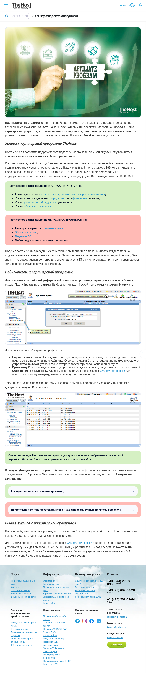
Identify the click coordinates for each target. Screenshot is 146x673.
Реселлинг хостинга (85, 590)
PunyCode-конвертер (54, 639)
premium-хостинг (71, 194)
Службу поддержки (112, 370)
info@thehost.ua (115, 637)
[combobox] (15, 16)
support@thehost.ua (117, 617)
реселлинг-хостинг (93, 194)
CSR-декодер (50, 651)
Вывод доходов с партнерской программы (40, 523)
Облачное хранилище (22, 645)
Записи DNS (49, 632)
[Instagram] (84, 621)
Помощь (116, 644)
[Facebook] (91, 621)
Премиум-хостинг (20, 629)
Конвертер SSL (51, 664)
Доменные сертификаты (23, 597)
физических (79, 198)
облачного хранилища (37, 206)
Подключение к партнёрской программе (39, 272)
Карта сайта (49, 603)
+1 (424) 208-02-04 (121, 599)
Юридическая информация (57, 593)
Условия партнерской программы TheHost (40, 143)
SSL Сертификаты (20, 590)
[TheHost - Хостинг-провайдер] (21, 6)
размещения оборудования (40, 202)
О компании (49, 581)
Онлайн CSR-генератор (55, 648)
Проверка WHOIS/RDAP (55, 629)
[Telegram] (77, 621)
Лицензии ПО (23, 236)
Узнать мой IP (50, 635)
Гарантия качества (52, 584)
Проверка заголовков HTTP (57, 661)
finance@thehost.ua (117, 627)
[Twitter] (99, 621)
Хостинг (15, 587)
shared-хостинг (50, 194)
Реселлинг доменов (85, 587)
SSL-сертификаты (26, 232)
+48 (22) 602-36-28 (121, 590)
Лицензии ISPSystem (21, 593)
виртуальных (58, 198)
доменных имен (53, 228)
